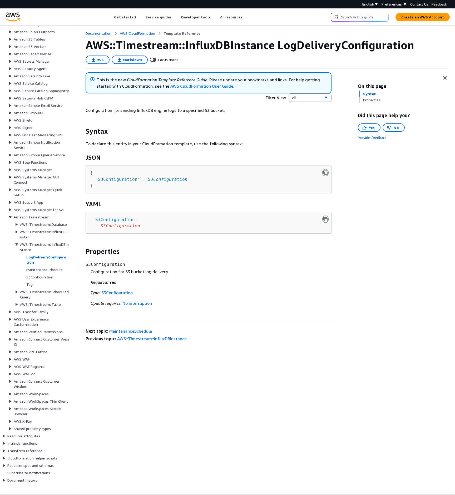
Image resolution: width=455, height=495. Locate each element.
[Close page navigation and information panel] (445, 78)
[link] (182, 33)
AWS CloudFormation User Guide (201, 86)
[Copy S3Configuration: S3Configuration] (325, 219)
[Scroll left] (110, 17)
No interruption (137, 303)
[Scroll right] (246, 17)
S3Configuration (167, 179)
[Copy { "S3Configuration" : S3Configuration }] (325, 172)
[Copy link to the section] (81, 131)
